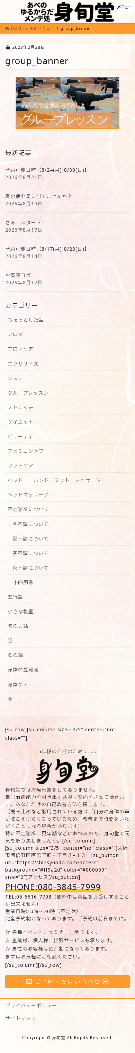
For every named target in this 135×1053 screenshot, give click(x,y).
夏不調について (30, 538)
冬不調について (30, 524)
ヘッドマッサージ (28, 494)
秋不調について (30, 567)
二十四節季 (21, 582)
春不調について (30, 553)
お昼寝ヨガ (18, 275)
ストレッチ (21, 407)
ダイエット (21, 422)
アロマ (15, 334)
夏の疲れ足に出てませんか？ (38, 196)
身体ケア (18, 684)
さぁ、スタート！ (26, 222)
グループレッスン (28, 393)
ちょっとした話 (26, 319)
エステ (15, 378)
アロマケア (21, 349)
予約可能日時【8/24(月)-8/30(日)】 (47, 170)
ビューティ (20, 436)
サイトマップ (20, 1018)
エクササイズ (23, 363)
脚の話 (15, 655)
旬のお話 (18, 626)
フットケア (21, 465)
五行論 (15, 597)
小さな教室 (21, 611)
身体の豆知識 (23, 669)
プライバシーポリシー (31, 1005)
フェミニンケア (26, 451)
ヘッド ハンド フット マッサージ (54, 480)
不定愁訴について (28, 509)
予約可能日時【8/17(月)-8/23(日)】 (47, 249)
